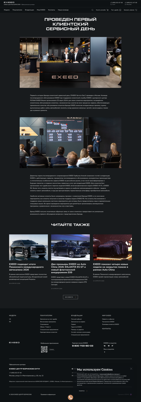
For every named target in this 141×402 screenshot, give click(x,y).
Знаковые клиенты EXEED (110, 324)
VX (10, 319)
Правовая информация (48, 394)
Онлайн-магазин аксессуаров (80, 332)
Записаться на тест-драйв (48, 319)
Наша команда (63, 10)
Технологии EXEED (108, 321)
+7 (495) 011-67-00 (131, 3)
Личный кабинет (76, 319)
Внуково (129, 4)
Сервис (73, 324)
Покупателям (17, 10)
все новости (69, 297)
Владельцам (29, 10)
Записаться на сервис (78, 321)
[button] (131, 369)
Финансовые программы (48, 321)
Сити (113, 4)
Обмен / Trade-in (45, 327)
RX (10, 321)
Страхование (44, 324)
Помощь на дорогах (77, 329)
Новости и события (108, 319)
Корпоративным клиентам (48, 332)
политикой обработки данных (109, 374)
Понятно (82, 391)
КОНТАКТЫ (106, 329)
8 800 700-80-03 (82, 346)
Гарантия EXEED (76, 327)
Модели (7, 10)
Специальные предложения (49, 329)
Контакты (51, 10)
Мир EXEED (41, 10)
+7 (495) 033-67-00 (116, 3)
